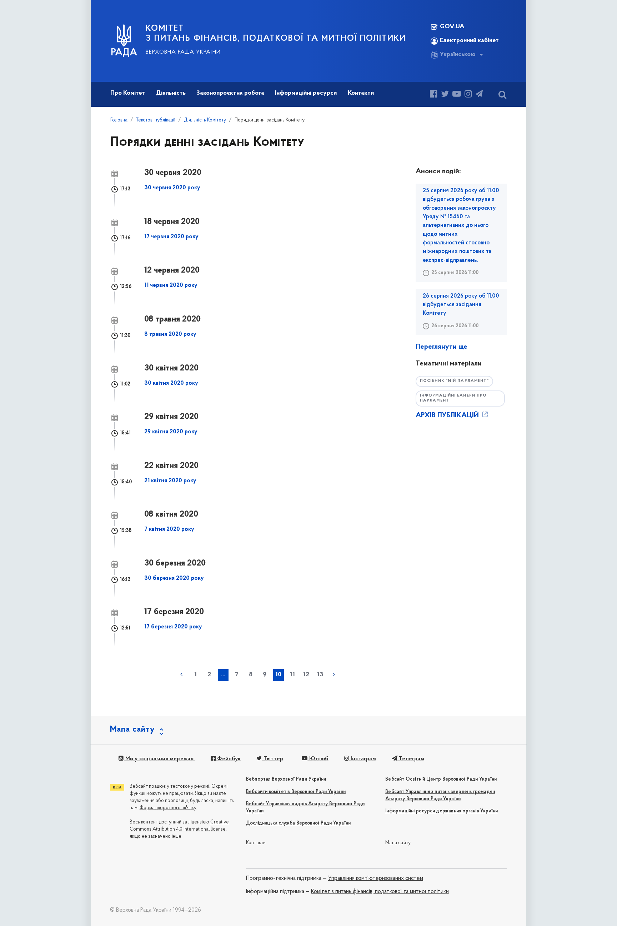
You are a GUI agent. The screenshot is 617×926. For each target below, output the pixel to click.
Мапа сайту (398, 843)
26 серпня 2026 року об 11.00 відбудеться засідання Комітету (461, 305)
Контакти (256, 843)
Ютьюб (317, 759)
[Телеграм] (479, 95)
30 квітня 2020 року (171, 383)
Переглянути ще (441, 346)
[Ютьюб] (456, 94)
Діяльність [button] (171, 93)
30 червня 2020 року (172, 188)
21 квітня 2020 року (170, 481)
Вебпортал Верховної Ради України (286, 779)
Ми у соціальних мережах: (159, 759)
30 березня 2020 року (174, 578)
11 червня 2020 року (170, 285)
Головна (118, 120)
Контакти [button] (361, 93)
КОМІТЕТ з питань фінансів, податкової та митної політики (276, 33)
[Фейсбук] (433, 94)
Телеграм (410, 759)
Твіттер (272, 759)
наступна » (333, 674)
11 (292, 675)
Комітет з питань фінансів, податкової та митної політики (380, 892)
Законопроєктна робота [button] (230, 93)
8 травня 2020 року (170, 334)
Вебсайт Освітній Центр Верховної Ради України (441, 779)
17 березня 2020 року (173, 627)
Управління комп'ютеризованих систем (375, 878)
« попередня (181, 674)
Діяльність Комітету (205, 120)
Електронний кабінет (469, 41)
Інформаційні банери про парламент (453, 398)
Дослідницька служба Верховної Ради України (298, 823)
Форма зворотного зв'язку (168, 808)
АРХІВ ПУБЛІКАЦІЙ (448, 415)
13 (320, 675)
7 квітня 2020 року (169, 529)
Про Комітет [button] (127, 93)
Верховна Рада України (183, 52)
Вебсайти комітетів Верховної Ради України (296, 792)
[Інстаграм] (468, 94)
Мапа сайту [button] (132, 729)
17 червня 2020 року (171, 237)
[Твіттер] (445, 94)
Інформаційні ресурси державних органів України (441, 811)
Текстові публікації (155, 120)
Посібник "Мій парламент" (454, 381)
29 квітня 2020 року (170, 432)
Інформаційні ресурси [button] (306, 93)
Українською (458, 54)
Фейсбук (228, 759)
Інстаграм (362, 759)
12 (306, 675)
